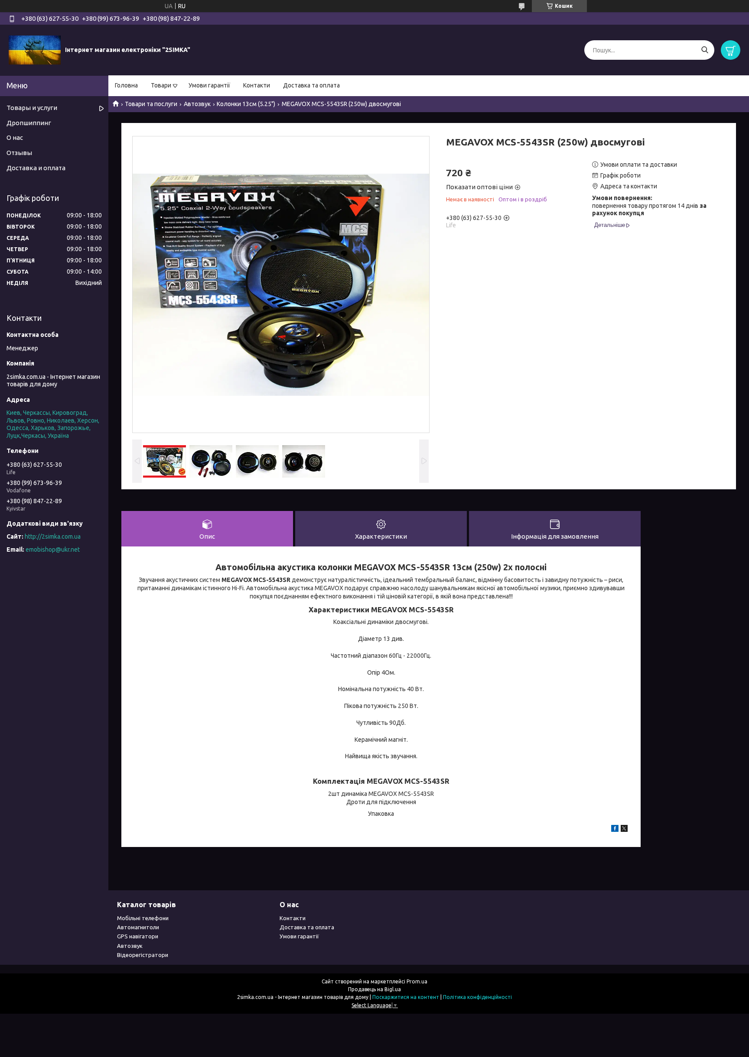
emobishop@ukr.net (53, 549)
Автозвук (197, 103)
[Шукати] (704, 50)
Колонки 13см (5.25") (246, 103)
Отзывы (19, 152)
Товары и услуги (32, 107)
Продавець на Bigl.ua (374, 989)
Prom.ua (417, 981)
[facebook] (615, 829)
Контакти (256, 85)
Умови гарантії (209, 85)
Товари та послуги (151, 103)
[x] (624, 829)
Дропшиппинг (29, 122)
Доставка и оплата (36, 167)
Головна (126, 85)
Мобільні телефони (143, 918)
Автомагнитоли (138, 927)
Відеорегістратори (142, 955)
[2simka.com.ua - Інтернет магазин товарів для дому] (35, 49)
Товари (161, 85)
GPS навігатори (137, 936)
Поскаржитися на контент (405, 997)
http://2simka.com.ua (53, 536)
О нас (15, 137)
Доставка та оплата (311, 85)
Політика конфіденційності (477, 997)
